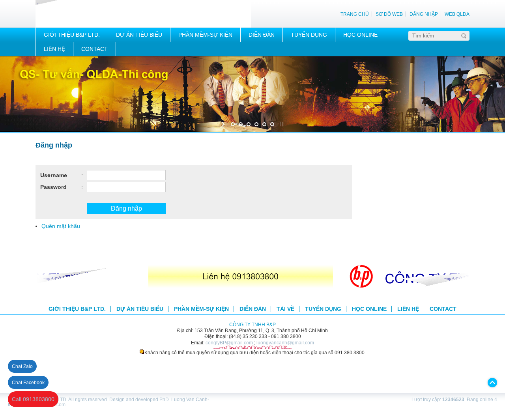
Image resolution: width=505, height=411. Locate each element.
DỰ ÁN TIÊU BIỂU (139, 35)
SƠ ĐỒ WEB (389, 14)
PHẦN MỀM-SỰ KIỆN (205, 35)
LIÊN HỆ (54, 49)
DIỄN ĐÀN (262, 35)
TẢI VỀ (285, 309)
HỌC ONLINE (360, 35)
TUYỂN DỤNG (309, 35)
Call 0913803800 (33, 399)
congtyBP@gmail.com (229, 342)
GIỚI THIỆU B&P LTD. (72, 35)
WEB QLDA (457, 14)
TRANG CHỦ (354, 14)
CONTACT (94, 49)
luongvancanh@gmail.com (285, 342)
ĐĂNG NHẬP (424, 14)
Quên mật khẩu (60, 226)
